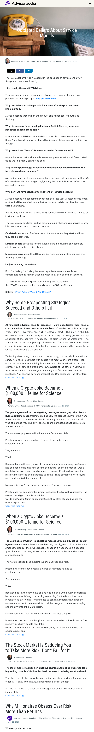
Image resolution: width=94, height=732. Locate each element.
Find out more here (46, 98)
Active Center (19, 657)
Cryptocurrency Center (23, 401)
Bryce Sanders (34, 314)
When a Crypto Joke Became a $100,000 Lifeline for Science (32, 406)
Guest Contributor (30, 718)
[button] (11, 71)
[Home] (20, 3)
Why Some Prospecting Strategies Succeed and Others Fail (32, 318)
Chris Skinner (38, 401)
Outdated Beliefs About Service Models (51, 61)
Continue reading (14, 377)
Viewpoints (18, 718)
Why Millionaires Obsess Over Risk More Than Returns (60, 718)
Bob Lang (29, 657)
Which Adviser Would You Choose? (33, 292)
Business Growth (17, 61)
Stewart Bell (30, 61)
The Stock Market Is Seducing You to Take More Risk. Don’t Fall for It (35, 661)
